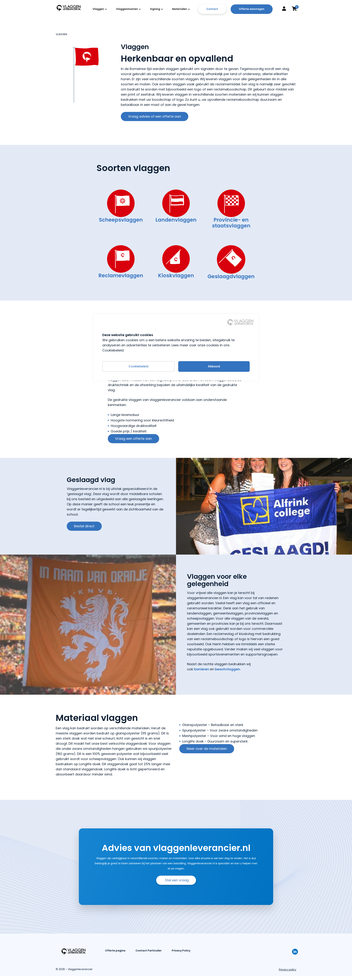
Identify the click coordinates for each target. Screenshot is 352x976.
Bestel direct (84, 526)
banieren (202, 669)
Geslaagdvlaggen (231, 276)
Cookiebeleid (138, 366)
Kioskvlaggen (176, 275)
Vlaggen (98, 9)
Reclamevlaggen (120, 275)
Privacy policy (287, 969)
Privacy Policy (181, 950)
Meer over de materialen (207, 748)
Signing (155, 9)
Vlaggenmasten (127, 9)
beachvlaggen (227, 669)
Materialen (179, 9)
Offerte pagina (115, 950)
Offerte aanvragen (251, 9)
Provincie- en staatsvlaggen (231, 222)
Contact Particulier (148, 950)
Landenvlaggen (176, 219)
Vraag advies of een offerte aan (154, 116)
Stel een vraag (177, 880)
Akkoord (214, 366)
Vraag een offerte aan (133, 438)
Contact (212, 9)
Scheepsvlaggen (121, 219)
